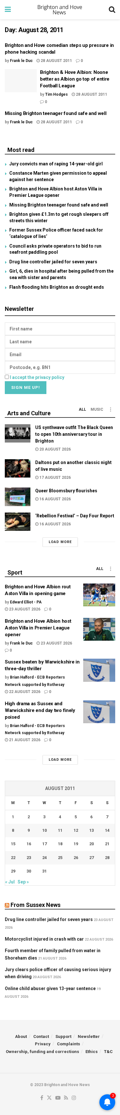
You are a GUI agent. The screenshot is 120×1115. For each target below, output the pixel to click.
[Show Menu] (8, 9)
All (82, 409)
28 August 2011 (56, 60)
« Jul (10, 881)
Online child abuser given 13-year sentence (50, 988)
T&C (108, 1051)
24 (44, 857)
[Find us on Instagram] (74, 1098)
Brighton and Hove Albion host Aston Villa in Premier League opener (38, 627)
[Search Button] (112, 9)
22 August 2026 (24, 691)
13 (91, 830)
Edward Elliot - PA (26, 602)
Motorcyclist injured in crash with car (44, 939)
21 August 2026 (24, 740)
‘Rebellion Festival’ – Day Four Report (74, 515)
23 (29, 857)
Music (97, 409)
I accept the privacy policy (37, 377)
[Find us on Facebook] (41, 1098)
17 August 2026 (54, 477)
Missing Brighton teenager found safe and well (56, 113)
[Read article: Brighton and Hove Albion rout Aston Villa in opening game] (99, 595)
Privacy (43, 1043)
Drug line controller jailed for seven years (53, 261)
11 (60, 830)
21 (107, 843)
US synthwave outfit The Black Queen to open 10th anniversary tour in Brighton (74, 434)
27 (91, 857)
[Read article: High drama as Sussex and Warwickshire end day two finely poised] (99, 712)
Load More (60, 542)
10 (44, 830)
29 (13, 871)
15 (13, 843)
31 (44, 871)
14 (107, 830)
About (21, 1036)
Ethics (91, 1051)
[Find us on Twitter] (49, 1098)
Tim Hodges (56, 94)
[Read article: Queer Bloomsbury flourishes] (17, 496)
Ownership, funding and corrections (42, 1051)
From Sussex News (35, 904)
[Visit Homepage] (60, 9)
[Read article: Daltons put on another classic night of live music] (17, 468)
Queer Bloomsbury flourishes (66, 490)
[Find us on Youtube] (57, 1098)
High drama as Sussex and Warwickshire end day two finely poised (40, 710)
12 (76, 830)
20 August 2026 (54, 449)
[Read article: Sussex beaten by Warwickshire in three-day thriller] (99, 670)
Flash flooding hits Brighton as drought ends (56, 287)
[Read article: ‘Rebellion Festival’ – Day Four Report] (17, 522)
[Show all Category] (110, 409)
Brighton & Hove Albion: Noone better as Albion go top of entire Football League (74, 79)
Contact (41, 1036)
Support (63, 1036)
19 (76, 843)
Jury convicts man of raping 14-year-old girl (56, 163)
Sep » (23, 881)
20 (91, 843)
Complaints (68, 1043)
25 (60, 857)
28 (107, 857)
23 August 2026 (24, 609)
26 (76, 857)
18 (60, 843)
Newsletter (89, 1036)
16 (29, 843)
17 (44, 843)
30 (29, 871)
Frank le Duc (21, 60)
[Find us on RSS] (66, 1098)
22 (13, 857)
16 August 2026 (54, 499)
